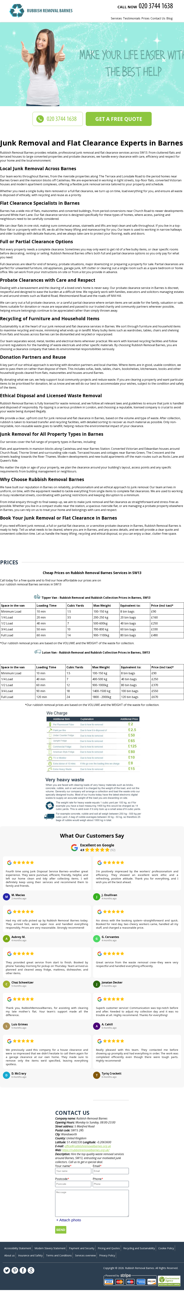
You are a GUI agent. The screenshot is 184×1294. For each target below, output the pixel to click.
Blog (169, 18)
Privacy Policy (107, 1255)
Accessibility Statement (17, 1248)
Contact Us (158, 18)
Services (116, 18)
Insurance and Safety (30, 1255)
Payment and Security (81, 1248)
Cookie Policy (166, 1248)
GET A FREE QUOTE (118, 118)
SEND (60, 1230)
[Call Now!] (156, 6)
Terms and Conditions (59, 1255)
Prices (145, 18)
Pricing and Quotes (109, 1248)
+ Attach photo (68, 1220)
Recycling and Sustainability (139, 1248)
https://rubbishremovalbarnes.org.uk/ (85, 1150)
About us (9, 1255)
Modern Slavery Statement (50, 1248)
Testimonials (131, 18)
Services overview (85, 1255)
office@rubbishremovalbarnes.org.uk (88, 1146)
